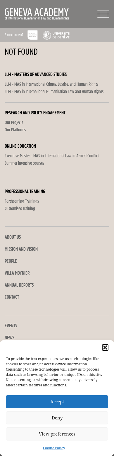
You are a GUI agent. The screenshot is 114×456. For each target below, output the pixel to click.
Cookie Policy (54, 448)
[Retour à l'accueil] (26, 14)
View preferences (57, 434)
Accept (57, 402)
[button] (105, 347)
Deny (57, 418)
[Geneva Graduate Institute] (32, 35)
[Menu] (103, 14)
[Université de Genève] (56, 35)
